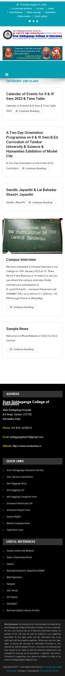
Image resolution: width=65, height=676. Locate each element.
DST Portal (12, 597)
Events (51, 8)
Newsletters (50, 12)
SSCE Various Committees (20, 476)
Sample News (17, 329)
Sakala (10, 564)
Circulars (40, 8)
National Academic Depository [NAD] (25, 570)
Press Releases (16, 12)
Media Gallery (24, 16)
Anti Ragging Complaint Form (22, 496)
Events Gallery (41, 16)
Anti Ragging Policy (17, 483)
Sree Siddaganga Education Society (25, 470)
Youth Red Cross (15, 530)
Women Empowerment (18, 523)
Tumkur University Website (20, 550)
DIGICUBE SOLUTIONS (49, 671)
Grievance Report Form (18, 510)
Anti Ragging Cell (15, 490)
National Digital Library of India (23, 610)
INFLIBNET (12, 603)
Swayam (11, 583)
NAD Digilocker (14, 577)
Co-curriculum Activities (21, 8)
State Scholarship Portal (19, 557)
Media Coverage (34, 12)
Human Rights (14, 516)
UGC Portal (12, 590)
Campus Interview (21, 259)
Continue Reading (29, 111)
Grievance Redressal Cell (19, 503)
